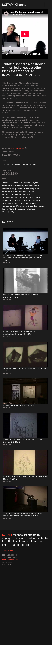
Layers (35, 182)
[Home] (14, 8)
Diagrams (34, 188)
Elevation (14, 182)
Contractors (7, 197)
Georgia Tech (16, 188)
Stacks (5, 182)
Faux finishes (24, 203)
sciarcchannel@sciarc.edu (11, 559)
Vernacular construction (26, 194)
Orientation (25, 182)
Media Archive (17, 148)
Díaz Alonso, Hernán (11, 164)
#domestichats (32, 185)
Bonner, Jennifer (29, 164)
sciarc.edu (8, 550)
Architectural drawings (12, 185)
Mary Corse (21, 205)
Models (5, 188)
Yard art (13, 200)
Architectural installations (14, 191)
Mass (26, 188)
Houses (18, 208)
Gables (5, 200)
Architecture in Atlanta (29, 200)
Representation (9, 203)
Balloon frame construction (27, 197)
